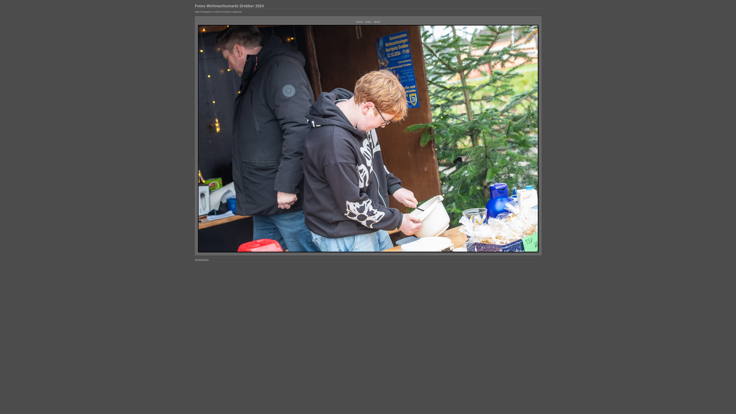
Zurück (359, 21)
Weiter (377, 21)
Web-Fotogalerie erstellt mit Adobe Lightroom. (218, 12)
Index (368, 21)
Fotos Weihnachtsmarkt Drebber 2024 (229, 6)
